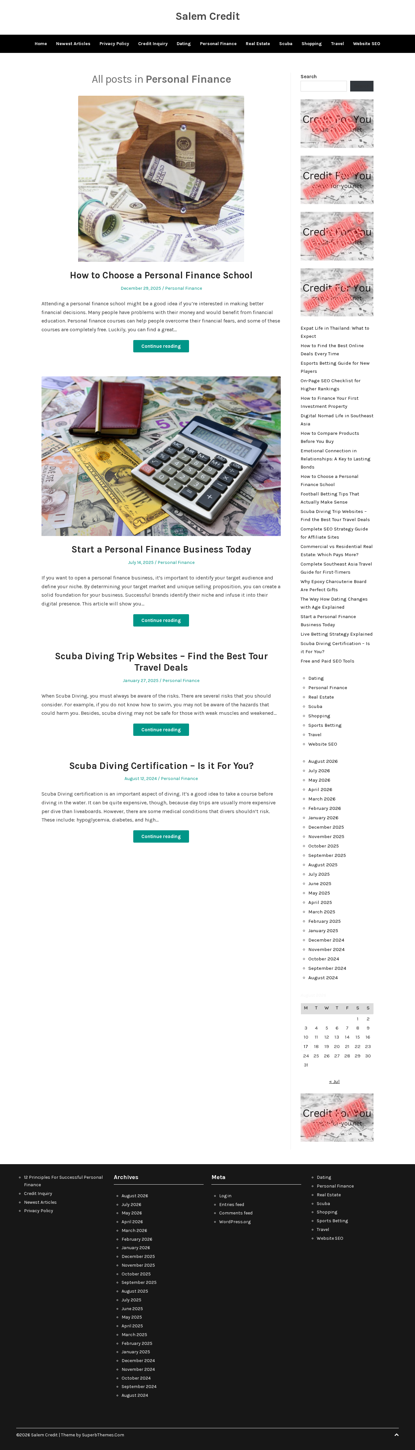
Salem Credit (207, 16)
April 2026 (320, 789)
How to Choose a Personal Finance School (161, 275)
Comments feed (236, 1213)
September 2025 (327, 855)
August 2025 (323, 865)
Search (309, 76)
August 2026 (323, 761)
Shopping (312, 43)
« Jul (334, 1081)
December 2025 (326, 827)
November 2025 (326, 836)
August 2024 (323, 978)
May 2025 (319, 893)
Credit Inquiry (153, 43)
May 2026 (319, 780)
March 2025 (321, 912)
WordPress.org (235, 1222)
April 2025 (320, 902)
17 (306, 1046)
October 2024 (323, 959)
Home (41, 43)
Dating (184, 43)
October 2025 (323, 846)
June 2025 (319, 883)
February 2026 (324, 808)
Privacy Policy (114, 43)
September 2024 (327, 968)
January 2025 (323, 930)
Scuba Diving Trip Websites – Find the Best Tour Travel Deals (161, 662)
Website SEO (366, 43)
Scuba (285, 43)
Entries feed (231, 1204)
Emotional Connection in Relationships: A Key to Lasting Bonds (336, 459)
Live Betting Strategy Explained (337, 634)
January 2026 (323, 818)
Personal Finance (218, 43)
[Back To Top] (396, 1435)
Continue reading (161, 346)
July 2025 (319, 874)
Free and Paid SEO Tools (327, 661)
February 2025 (324, 921)
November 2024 (326, 949)
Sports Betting (325, 725)
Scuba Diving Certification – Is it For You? (161, 765)
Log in (225, 1196)
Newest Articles (73, 43)
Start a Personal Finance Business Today (161, 549)
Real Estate (258, 43)
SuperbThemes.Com (103, 1435)
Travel (337, 43)
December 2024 (326, 940)
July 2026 (319, 771)
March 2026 (322, 799)
